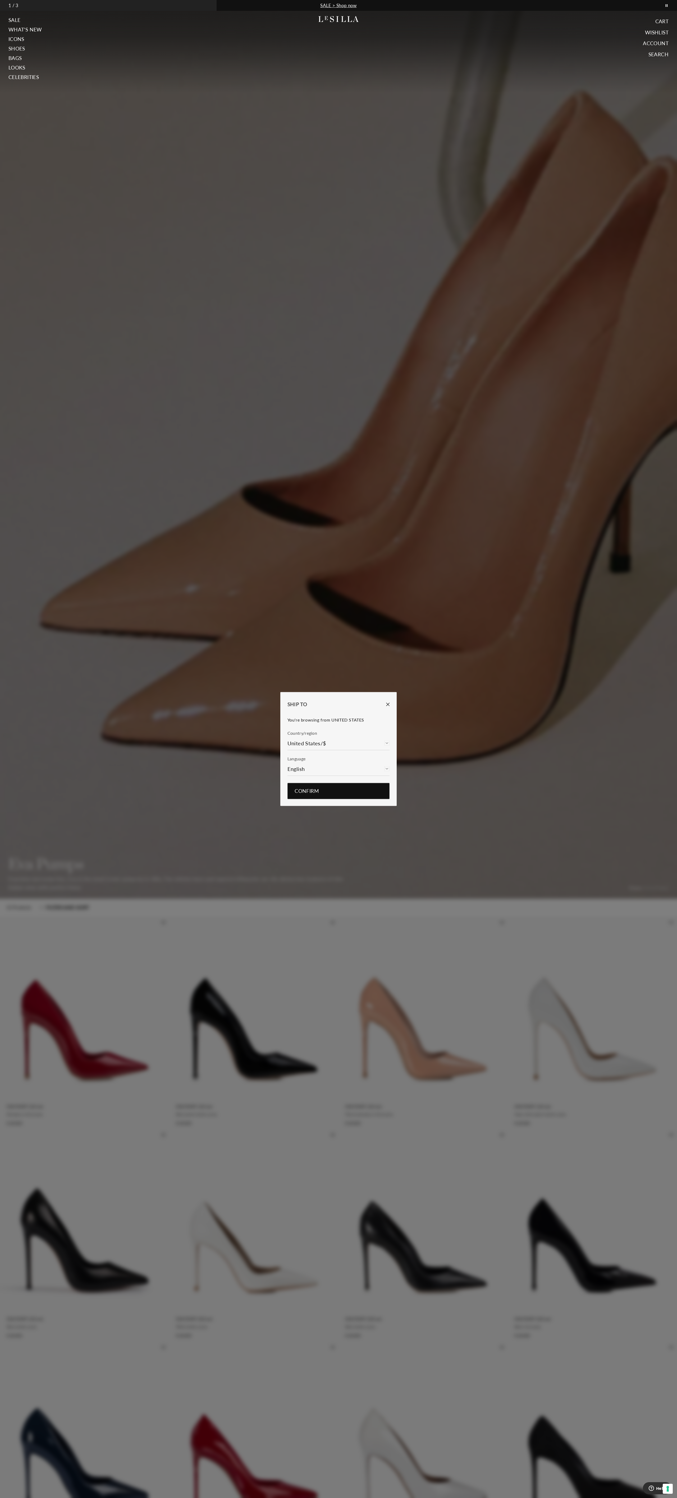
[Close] (384, 704)
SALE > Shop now (338, 5)
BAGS (15, 58)
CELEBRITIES (23, 77)
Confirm (307, 791)
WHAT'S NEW (25, 29)
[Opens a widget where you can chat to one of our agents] (657, 1488)
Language (296, 758)
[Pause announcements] (667, 5)
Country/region (302, 733)
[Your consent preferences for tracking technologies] (668, 1489)
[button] (25, 20)
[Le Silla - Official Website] (338, 19)
